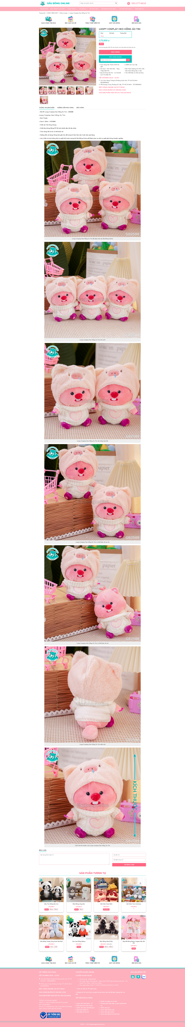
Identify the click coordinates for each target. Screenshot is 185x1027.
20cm (101, 44)
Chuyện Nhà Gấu (125, 9)
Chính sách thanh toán (107, 1010)
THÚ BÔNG (82, 9)
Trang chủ (44, 9)
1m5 (55, 947)
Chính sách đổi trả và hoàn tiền (110, 1014)
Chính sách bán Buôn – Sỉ (84, 1003)
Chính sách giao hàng (107, 1012)
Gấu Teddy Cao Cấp (57, 9)
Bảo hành (80, 108)
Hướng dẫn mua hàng (65, 108)
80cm (47, 947)
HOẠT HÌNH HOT (52, 13)
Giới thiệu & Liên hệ (83, 1012)
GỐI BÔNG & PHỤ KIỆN (108, 9)
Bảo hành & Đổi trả (82, 1010)
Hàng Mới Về (139, 9)
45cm (51, 909)
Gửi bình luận (129, 865)
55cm (56, 909)
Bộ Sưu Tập (94, 9)
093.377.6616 (138, 3)
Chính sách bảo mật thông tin (86, 1008)
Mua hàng (115, 52)
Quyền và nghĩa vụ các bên (108, 1001)
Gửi (128, 60)
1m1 (51, 947)
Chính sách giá (105, 1008)
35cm (46, 909)
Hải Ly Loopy (63, 13)
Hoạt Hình (71, 9)
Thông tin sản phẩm (46, 108)
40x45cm (106, 909)
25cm (76, 909)
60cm (111, 947)
